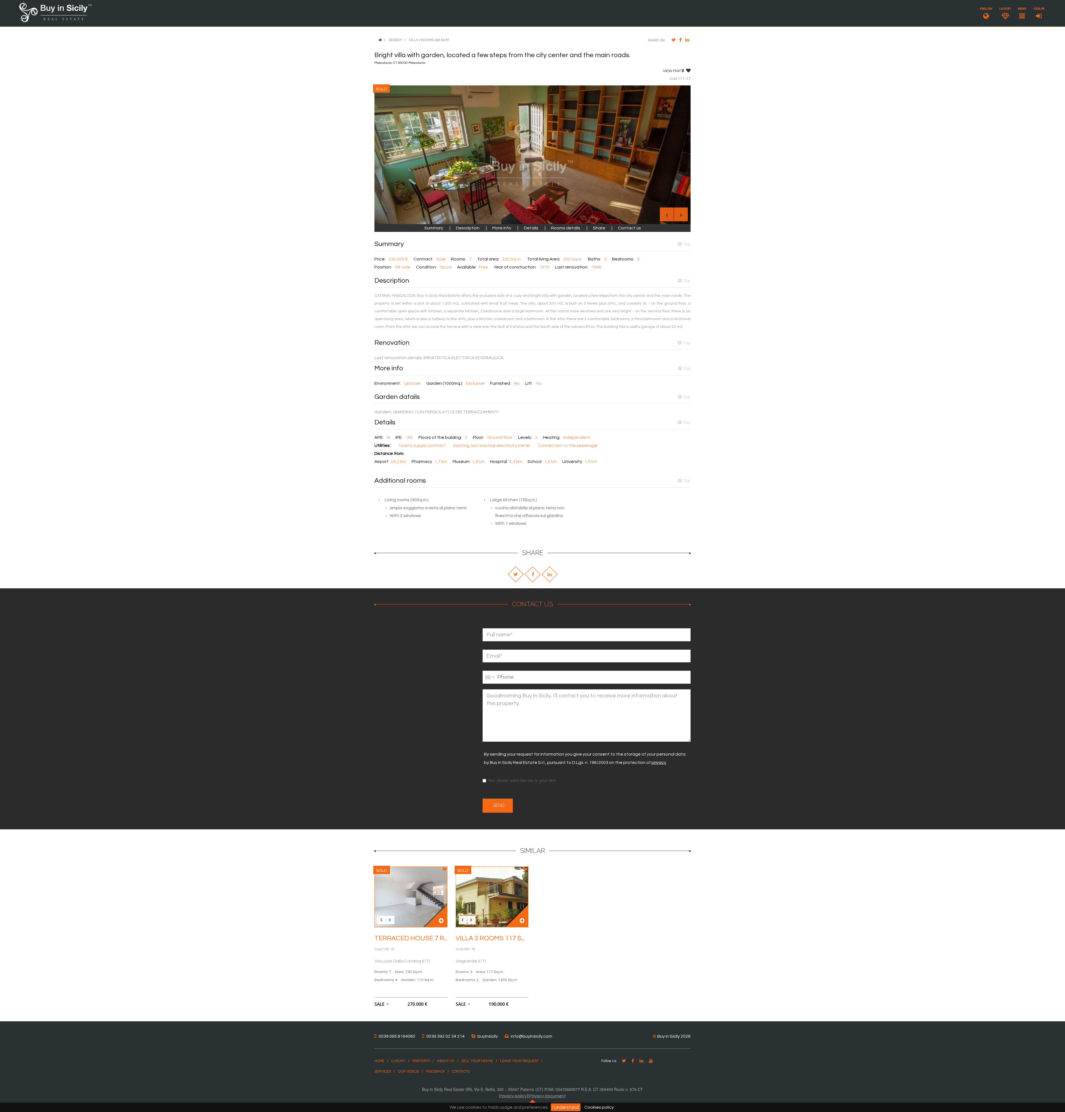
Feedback (435, 1071)
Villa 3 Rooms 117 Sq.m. (495, 938)
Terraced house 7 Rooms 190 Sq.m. (434, 938)
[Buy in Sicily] (55, 21)
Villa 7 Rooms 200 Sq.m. (429, 40)
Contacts (461, 1071)
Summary (434, 228)
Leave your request (519, 1061)
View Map (672, 71)
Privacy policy (513, 1096)
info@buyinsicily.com (531, 1036)
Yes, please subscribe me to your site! (522, 780)
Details (531, 228)
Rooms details (565, 228)
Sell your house (477, 1061)
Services (382, 1071)
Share (599, 228)
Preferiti (421, 1061)
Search (395, 40)
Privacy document (547, 1096)
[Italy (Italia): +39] (489, 677)
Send (497, 805)
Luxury (398, 1061)
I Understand (565, 1107)
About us (445, 1061)
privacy (658, 762)
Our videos (408, 1071)
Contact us (629, 228)
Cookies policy (599, 1107)
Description (468, 228)
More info (502, 228)
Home (379, 1061)
